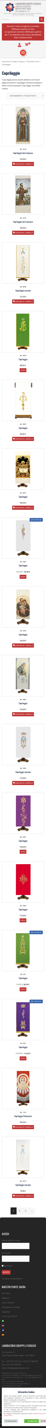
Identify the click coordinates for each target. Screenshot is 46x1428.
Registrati (6, 1312)
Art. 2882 (23, 699)
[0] (26, 45)
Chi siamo (6, 1293)
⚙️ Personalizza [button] (11, 1421)
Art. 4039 (23, 355)
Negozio (5, 1298)
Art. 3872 (23, 493)
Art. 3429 (23, 562)
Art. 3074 (23, 1181)
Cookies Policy (37, 1413)
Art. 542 (23, 1043)
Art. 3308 (23, 906)
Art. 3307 (23, 837)
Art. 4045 (23, 287)
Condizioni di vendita (11, 1307)
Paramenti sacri (33, 61)
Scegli (23, 370)
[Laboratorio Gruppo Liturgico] (23, 7)
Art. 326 (23, 974)
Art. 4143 (23, 218)
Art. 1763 (23, 1112)
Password (6, 1253)
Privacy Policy (8, 1415)
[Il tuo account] (19, 45)
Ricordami (8, 1266)
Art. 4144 (23, 149)
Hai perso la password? (12, 1278)
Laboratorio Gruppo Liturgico (13, 61)
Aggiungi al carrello (24, 164)
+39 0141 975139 (9, 1316)
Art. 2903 (23, 631)
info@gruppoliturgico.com (18, 1368)
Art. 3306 (23, 768)
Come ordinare (8, 1302)
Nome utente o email (11, 1240)
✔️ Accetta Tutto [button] (31, 1421)
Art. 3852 (23, 424)
